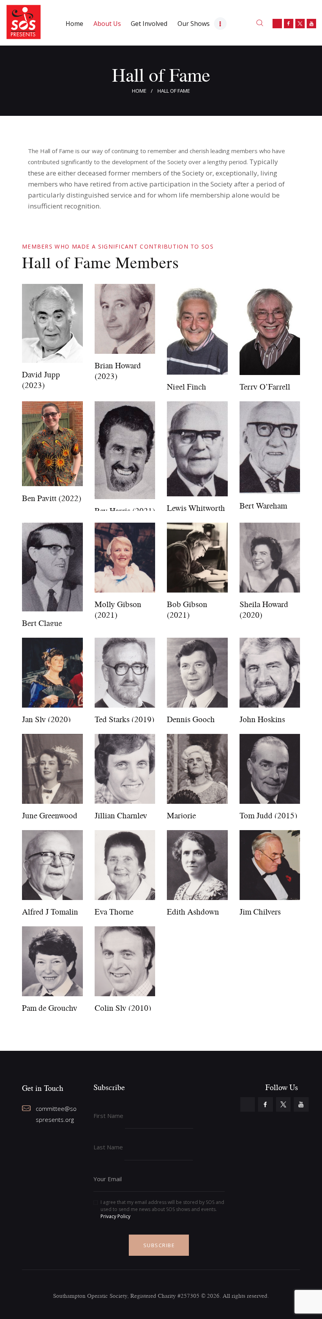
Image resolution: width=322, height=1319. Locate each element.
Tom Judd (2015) (268, 815)
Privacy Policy (115, 1216)
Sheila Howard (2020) (264, 609)
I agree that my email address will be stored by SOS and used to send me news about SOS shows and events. (162, 1209)
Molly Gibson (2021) (118, 609)
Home (139, 90)
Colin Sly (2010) (123, 1008)
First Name (108, 1116)
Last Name (108, 1147)
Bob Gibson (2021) (187, 609)
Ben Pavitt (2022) (51, 498)
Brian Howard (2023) (118, 370)
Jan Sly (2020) (46, 719)
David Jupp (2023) (41, 379)
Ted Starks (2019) (124, 719)
